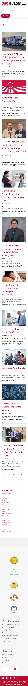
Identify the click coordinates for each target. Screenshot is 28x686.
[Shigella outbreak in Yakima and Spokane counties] (14, 392)
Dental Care (5, 500)
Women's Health (6, 531)
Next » (16, 477)
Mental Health (5, 509)
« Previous (6, 475)
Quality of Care (7, 633)
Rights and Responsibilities (10, 635)
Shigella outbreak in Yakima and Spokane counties (11, 406)
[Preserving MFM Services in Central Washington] (14, 276)
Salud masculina (6, 522)
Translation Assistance (9, 638)
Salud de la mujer (6, 518)
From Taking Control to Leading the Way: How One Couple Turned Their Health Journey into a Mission (14, 148)
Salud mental (5, 524)
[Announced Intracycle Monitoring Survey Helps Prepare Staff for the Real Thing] (14, 434)
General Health (6, 502)
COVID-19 (5, 498)
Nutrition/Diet (5, 515)
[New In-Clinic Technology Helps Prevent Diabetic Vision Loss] (14, 178)
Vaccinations (5, 527)
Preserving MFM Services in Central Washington (10, 288)
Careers (4, 496)
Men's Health (5, 507)
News (3, 511)
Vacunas (4, 529)
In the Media (5, 504)
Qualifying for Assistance (10, 630)
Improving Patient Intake (13, 367)
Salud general (5, 520)
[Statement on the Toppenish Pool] (14, 87)
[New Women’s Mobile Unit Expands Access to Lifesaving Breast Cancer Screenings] (14, 41)
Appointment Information (10, 624)
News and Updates (7, 513)
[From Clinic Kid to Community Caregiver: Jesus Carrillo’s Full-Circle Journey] (14, 229)
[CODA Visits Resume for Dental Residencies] (14, 317)
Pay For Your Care (8, 627)
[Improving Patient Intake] (14, 356)
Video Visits (6, 641)
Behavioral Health (6, 493)
